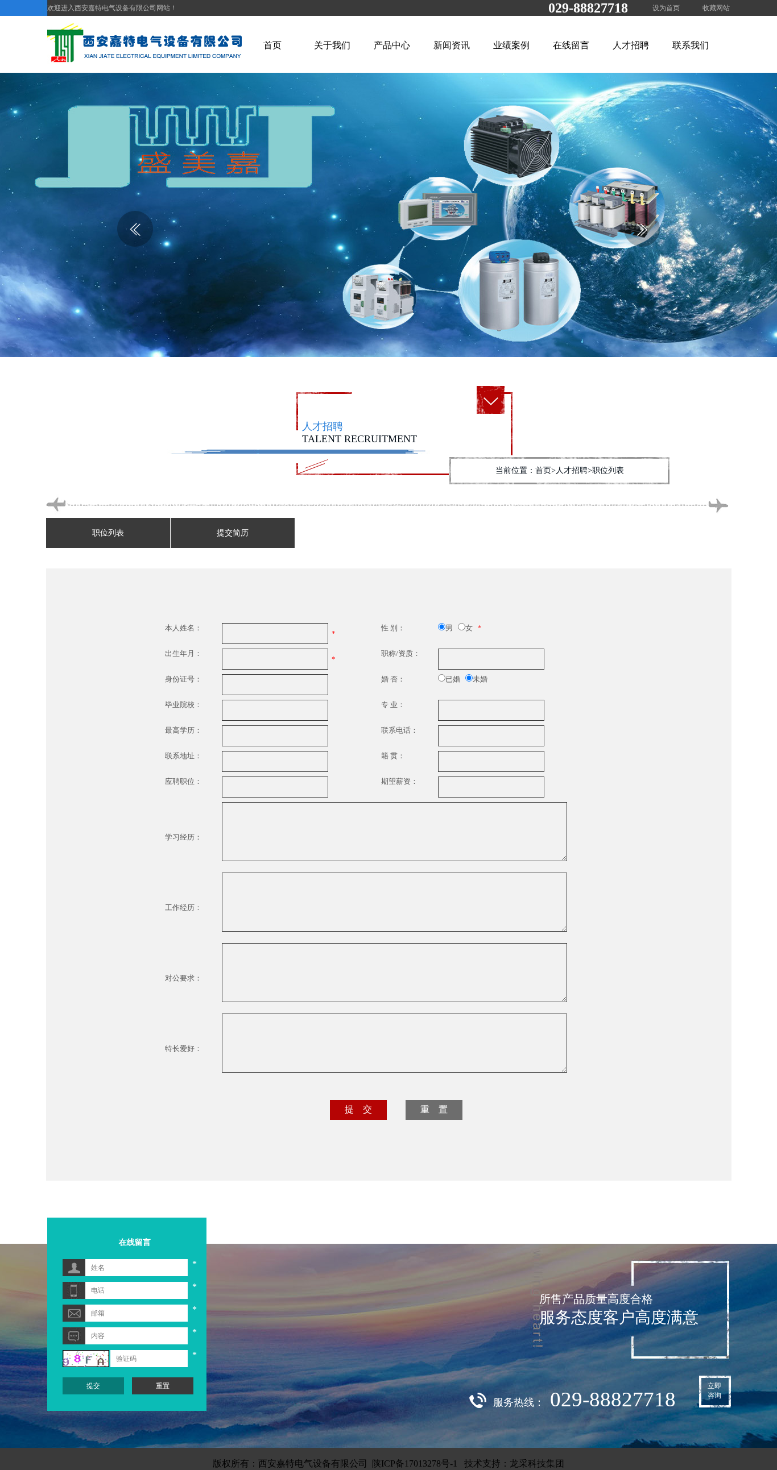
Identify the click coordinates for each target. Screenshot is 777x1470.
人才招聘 (631, 45)
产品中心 (392, 45)
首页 (272, 45)
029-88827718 (588, 8)
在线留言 (571, 45)
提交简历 (233, 533)
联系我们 (690, 45)
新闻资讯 (451, 45)
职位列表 (108, 533)
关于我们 (332, 45)
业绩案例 (511, 45)
